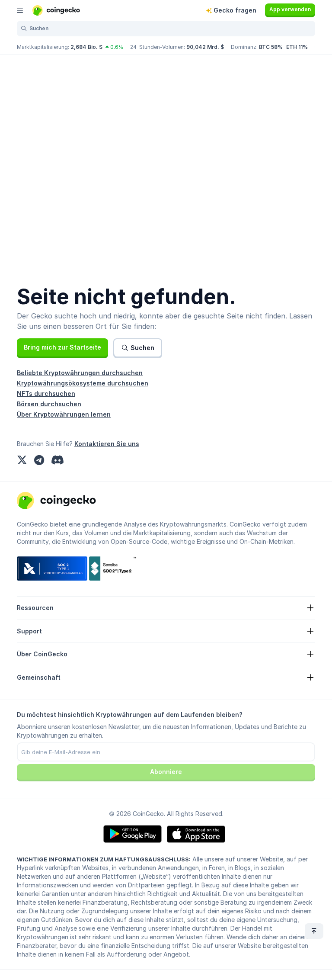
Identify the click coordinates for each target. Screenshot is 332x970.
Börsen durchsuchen (49, 404)
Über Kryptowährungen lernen (64, 414)
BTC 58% (271, 47)
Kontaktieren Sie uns (106, 443)
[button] (62, 347)
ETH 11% (297, 47)
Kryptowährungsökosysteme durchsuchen (82, 383)
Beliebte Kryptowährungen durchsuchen (80, 372)
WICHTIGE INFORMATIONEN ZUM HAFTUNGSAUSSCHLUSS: (104, 859)
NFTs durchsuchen (46, 393)
